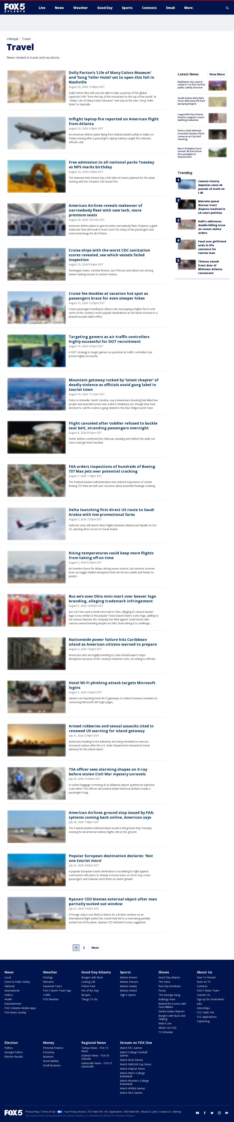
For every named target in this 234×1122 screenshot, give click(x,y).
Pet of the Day (90, 990)
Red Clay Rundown (169, 986)
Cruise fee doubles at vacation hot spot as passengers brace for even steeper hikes (108, 296)
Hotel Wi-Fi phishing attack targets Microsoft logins (112, 685)
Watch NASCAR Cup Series (135, 1064)
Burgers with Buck (92, 977)
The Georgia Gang (169, 995)
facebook (205, 1113)
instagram (219, 1113)
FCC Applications (207, 1017)
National (9, 986)
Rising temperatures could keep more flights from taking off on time (111, 555)
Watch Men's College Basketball (132, 1074)
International (11, 990)
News (9, 972)
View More (217, 74)
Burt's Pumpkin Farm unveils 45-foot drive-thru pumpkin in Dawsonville (190, 153)
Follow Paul (88, 986)
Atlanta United (128, 990)
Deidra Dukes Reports (171, 1011)
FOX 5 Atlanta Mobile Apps (20, 1008)
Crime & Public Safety (17, 981)
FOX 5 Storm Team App (57, 990)
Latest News (188, 74)
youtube (197, 1113)
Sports (125, 972)
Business (48, 1056)
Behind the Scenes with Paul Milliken (172, 1005)
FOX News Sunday (15, 1012)
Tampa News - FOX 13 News (94, 1049)
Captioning (203, 1021)
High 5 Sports (128, 995)
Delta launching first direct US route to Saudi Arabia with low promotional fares (111, 512)
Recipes (85, 995)
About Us (204, 972)
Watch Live (164, 1023)
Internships (203, 1008)
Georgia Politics (13, 1052)
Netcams (48, 981)
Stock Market (51, 1061)
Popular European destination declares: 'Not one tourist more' (111, 858)
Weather (50, 972)
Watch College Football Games (133, 1053)
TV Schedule (165, 1032)
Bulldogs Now (166, 999)
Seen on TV (203, 981)
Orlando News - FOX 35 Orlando (95, 1057)
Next (95, 948)
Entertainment (12, 1003)
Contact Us (203, 995)
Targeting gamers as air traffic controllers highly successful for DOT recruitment (109, 339)
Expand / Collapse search (227, 8)
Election (11, 1042)
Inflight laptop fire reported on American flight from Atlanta (114, 121)
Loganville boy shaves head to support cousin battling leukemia (191, 117)
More (188, 8)
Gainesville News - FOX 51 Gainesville (96, 1064)
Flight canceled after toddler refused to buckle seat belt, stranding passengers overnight (113, 425)
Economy (48, 1052)
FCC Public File (205, 1012)
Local (7, 977)
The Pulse (164, 981)
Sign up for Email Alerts (210, 999)
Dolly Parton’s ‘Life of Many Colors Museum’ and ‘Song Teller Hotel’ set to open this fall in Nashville (111, 77)
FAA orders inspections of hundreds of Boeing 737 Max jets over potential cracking (112, 469)
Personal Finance (53, 1048)
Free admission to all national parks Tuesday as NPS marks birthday (111, 164)
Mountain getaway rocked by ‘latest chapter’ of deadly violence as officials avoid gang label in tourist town (113, 384)
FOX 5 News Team (208, 990)
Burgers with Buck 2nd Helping (171, 1017)
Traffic (47, 995)
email (227, 1113)
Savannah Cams (52, 986)
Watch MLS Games (131, 1092)
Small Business (52, 1065)
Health (8, 999)
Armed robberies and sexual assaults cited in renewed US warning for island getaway (111, 728)
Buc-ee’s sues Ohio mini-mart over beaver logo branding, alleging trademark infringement (112, 598)
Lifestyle (12, 39)
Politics (8, 995)
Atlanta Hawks (128, 986)
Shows (163, 972)
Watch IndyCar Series (132, 1068)
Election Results (13, 1056)
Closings (48, 977)
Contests (202, 986)
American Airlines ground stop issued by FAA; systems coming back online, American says (111, 815)
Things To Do (89, 999)
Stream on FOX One (136, 1042)
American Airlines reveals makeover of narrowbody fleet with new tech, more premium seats (105, 210)
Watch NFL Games (131, 1048)
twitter (212, 1113)
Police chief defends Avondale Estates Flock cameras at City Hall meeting (191, 135)
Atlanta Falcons (129, 981)
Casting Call (88, 981)
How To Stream (206, 977)
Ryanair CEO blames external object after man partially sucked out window (113, 901)
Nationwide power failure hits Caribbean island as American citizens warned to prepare (113, 642)
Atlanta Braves (128, 977)
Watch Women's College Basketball (134, 1082)
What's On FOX (167, 1027)
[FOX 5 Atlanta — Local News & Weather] (16, 7)
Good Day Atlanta (96, 972)
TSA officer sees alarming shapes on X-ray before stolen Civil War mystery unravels (108, 771)
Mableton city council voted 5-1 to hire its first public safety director (191, 84)
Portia (162, 990)
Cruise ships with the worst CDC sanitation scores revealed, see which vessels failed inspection (109, 255)
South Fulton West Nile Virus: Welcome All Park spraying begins (191, 100)
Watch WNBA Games (132, 1088)
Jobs (199, 1003)
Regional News (93, 1042)
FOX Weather (51, 999)
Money (48, 1042)
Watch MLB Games (131, 1060)
